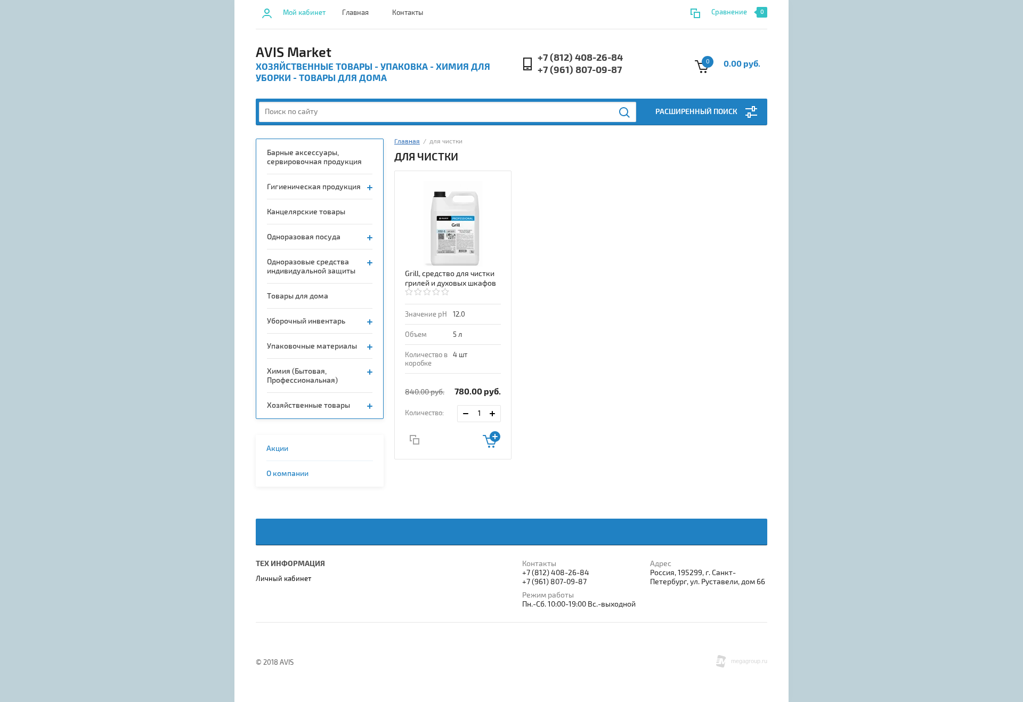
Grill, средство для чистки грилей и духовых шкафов (450, 278)
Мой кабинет (304, 13)
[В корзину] (491, 439)
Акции (277, 448)
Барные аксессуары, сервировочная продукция (314, 157)
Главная (355, 13)
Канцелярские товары (306, 211)
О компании (287, 473)
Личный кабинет (283, 579)
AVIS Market (293, 52)
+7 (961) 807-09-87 (580, 70)
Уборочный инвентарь (306, 321)
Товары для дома (297, 296)
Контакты (407, 13)
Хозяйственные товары (308, 405)
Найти (625, 112)
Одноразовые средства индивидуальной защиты (311, 266)
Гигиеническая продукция (314, 186)
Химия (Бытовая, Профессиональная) (302, 376)
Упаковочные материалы (312, 346)
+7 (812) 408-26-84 (580, 58)
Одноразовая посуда (303, 236)
